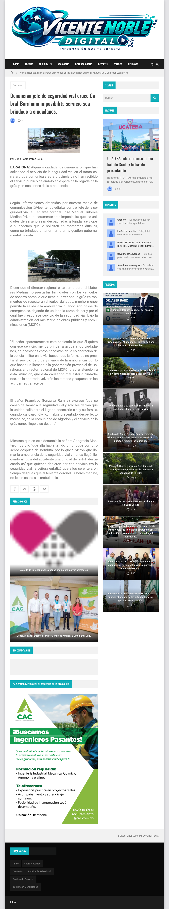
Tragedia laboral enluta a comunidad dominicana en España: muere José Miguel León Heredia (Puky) (71, 72)
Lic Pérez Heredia (126, 231)
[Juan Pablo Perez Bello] (12, 120)
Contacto (17, 871)
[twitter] (24, 489)
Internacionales (83, 64)
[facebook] (14, 489)
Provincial (18, 85)
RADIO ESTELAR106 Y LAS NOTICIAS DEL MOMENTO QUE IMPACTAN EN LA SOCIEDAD (134, 246)
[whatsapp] (34, 489)
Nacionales (63, 64)
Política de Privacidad (39, 871)
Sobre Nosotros (32, 863)
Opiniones (133, 64)
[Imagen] (131, 135)
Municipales (45, 64)
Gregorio (122, 219)
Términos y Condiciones (25, 887)
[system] (152, 64)
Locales (29, 64)
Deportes (103, 64)
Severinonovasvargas (128, 254)
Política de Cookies (23, 879)
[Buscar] (157, 64)
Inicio (16, 64)
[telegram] (44, 489)
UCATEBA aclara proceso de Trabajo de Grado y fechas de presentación (130, 164)
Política (118, 64)
